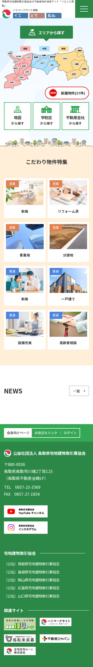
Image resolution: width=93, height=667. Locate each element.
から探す (17, 120)
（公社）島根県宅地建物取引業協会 (32, 571)
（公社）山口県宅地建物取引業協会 (32, 595)
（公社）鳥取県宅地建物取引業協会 (32, 563)
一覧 (76, 390)
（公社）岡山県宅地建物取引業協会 (32, 579)
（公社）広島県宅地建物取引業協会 (32, 587)
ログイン (70, 432)
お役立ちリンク (46, 432)
